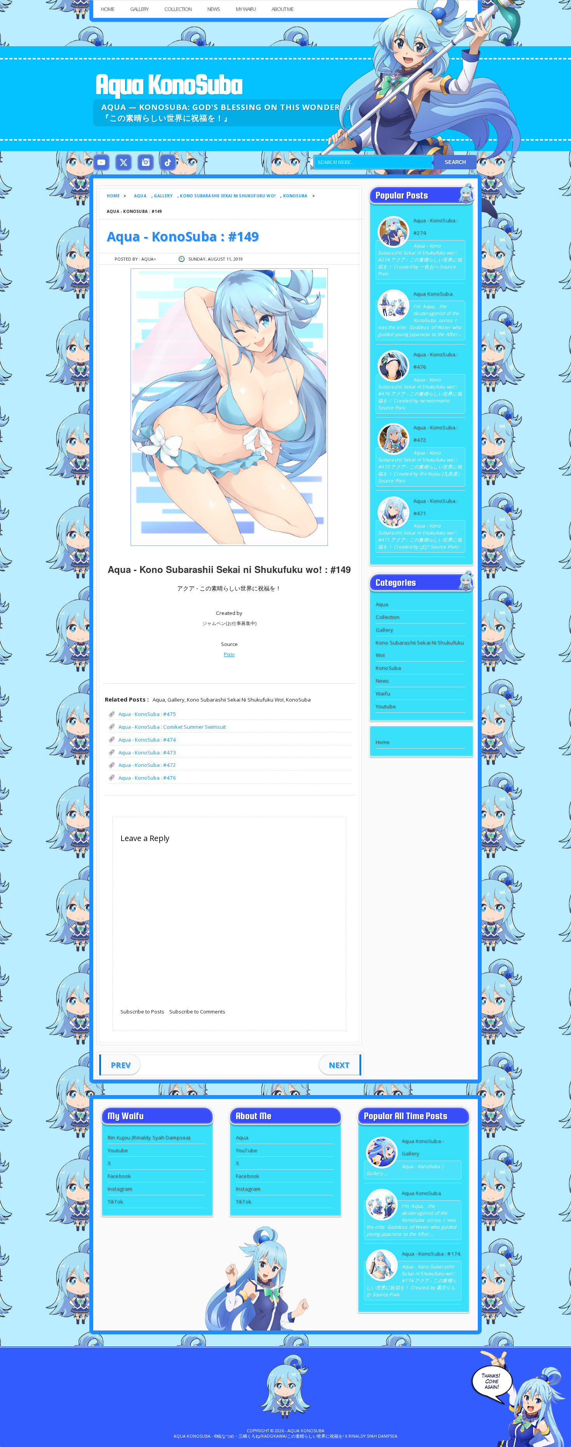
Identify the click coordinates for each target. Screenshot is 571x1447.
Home (107, 8)
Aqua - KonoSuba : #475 (147, 713)
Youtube (386, 706)
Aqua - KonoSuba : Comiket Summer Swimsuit (172, 726)
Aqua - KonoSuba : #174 (431, 1253)
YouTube (246, 1150)
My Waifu (246, 8)
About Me (282, 8)
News (213, 8)
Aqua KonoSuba (168, 84)
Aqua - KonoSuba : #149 (183, 236)
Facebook (119, 1175)
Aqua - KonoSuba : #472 (147, 764)
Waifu (383, 693)
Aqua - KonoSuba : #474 (147, 739)
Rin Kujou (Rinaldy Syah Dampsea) (149, 1137)
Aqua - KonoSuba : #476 (147, 777)
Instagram (120, 1188)
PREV (121, 1065)
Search (455, 162)
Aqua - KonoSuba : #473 (147, 752)
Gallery (139, 8)
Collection (177, 8)
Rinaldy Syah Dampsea (372, 1436)
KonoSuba (295, 196)
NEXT (339, 1065)
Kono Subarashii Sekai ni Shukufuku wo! (227, 196)
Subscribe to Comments (197, 1011)
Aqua (140, 196)
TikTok (115, 1201)
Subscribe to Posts (142, 1011)
